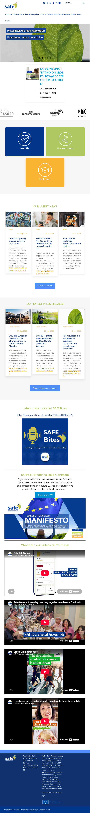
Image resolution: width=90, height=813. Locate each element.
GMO (70, 371)
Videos (43, 14)
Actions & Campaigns (31, 14)
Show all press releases (45, 388)
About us (8, 14)
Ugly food (22, 270)
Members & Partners (62, 14)
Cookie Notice (34, 810)
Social (46, 273)
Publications (17, 14)
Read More (43, 495)
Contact (8, 21)
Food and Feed (47, 368)
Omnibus (40, 371)
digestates (18, 368)
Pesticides (48, 371)
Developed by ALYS (45, 810)
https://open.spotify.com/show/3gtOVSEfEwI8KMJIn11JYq (45, 415)
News (79, 14)
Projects (50, 14)
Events (73, 14)
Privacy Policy (24, 810)
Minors (40, 273)
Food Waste (19, 268)
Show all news (45, 285)
